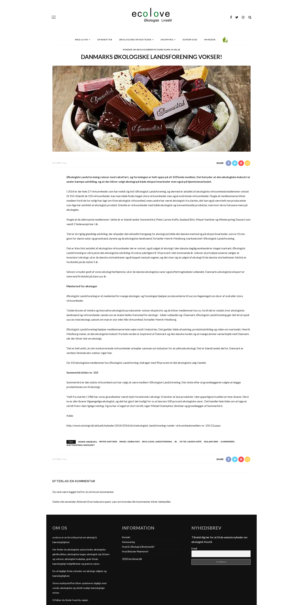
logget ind (75, 491)
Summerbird (227, 442)
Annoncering (128, 542)
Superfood (190, 39)
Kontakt (126, 537)
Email (194, 548)
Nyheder (210, 39)
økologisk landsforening (157, 442)
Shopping (167, 39)
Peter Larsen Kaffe (190, 442)
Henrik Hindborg (87, 442)
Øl (175, 442)
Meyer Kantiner (108, 442)
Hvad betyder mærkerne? (135, 551)
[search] (250, 17)
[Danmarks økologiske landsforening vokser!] (151, 108)
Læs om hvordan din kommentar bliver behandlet (141, 501)
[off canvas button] (54, 17)
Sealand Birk (211, 442)
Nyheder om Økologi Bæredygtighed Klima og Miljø (151, 50)
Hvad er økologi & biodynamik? (138, 546)
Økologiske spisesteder (135, 39)
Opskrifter (104, 39)
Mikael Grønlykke (129, 442)
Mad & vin (81, 39)
